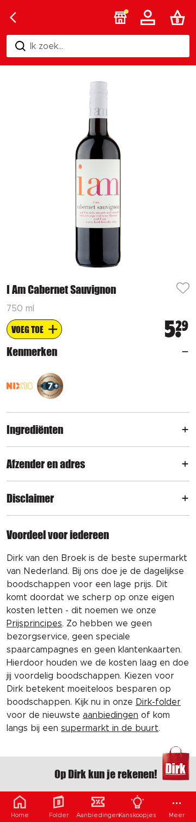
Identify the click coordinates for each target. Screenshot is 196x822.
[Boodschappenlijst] (179, 17)
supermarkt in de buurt (109, 728)
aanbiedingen (110, 715)
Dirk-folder (158, 702)
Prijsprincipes (34, 623)
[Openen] (185, 351)
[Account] (150, 17)
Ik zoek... (46, 46)
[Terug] (13, 17)
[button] (120, 17)
